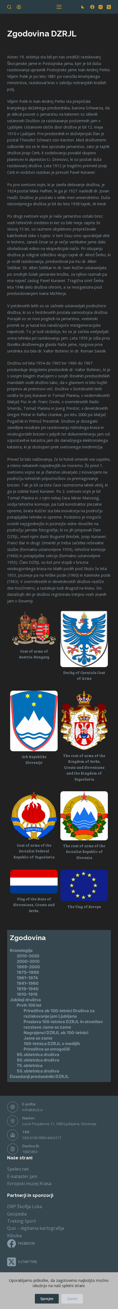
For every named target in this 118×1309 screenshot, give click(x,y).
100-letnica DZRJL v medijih (52, 1043)
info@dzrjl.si (32, 1109)
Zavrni (72, 1298)
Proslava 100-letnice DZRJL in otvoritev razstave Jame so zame (63, 1024)
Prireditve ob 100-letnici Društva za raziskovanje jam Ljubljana (59, 1013)
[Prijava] (19, 7)
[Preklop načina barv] (83, 7)
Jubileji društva (25, 999)
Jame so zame (38, 1038)
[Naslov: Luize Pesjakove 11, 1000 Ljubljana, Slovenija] (12, 1121)
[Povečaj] (50, 617)
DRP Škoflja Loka (24, 1206)
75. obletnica (30, 1065)
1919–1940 (27, 988)
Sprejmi (46, 1298)
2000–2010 (28, 961)
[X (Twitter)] (109, 7)
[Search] (9, 7)
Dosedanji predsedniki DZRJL (39, 1076)
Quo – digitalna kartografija (35, 1228)
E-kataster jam (22, 1176)
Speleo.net (18, 1169)
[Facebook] (92, 7)
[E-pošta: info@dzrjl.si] (12, 1107)
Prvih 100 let (29, 1005)
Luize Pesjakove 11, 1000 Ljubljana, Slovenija (59, 1123)
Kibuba (14, 1236)
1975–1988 (28, 972)
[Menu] (59, 6)
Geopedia (17, 1214)
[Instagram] (101, 7)
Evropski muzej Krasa (29, 1183)
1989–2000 (28, 966)
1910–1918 (27, 994)
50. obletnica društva (38, 1071)
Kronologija (21, 950)
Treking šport (21, 1221)
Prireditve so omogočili (47, 1049)
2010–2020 (28, 955)
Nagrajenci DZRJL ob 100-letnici (56, 1032)
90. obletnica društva (38, 1060)
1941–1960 (27, 983)
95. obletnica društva (38, 1054)
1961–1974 (27, 977)
